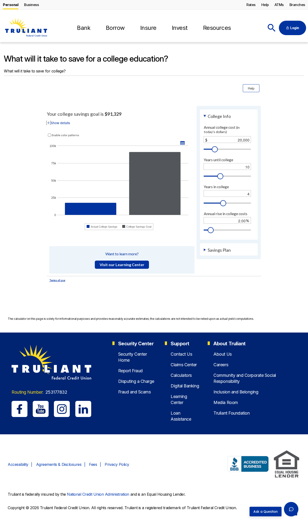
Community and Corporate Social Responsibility (244, 378)
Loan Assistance (181, 416)
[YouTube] (41, 409)
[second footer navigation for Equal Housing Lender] (286, 465)
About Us (222, 354)
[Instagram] (62, 409)
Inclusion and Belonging (235, 391)
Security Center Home (132, 357)
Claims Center (184, 364)
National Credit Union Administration (98, 494)
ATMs (279, 4)
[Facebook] (19, 409)
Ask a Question (265, 511)
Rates (251, 4)
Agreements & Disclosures (58, 464)
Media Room (225, 402)
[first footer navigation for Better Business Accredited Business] (248, 465)
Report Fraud (130, 370)
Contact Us (181, 354)
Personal (10, 4)
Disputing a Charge (136, 381)
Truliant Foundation (231, 413)
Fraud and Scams (134, 391)
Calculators (181, 375)
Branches (297, 4)
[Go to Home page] (26, 28)
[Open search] (271, 28)
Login (294, 28)
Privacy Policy (117, 464)
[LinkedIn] (83, 409)
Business (31, 4)
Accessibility (18, 464)
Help (265, 4)
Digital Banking (185, 385)
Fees (93, 464)
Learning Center (179, 399)
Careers (220, 364)
